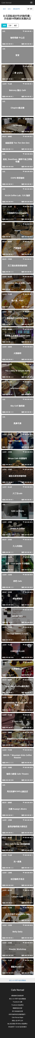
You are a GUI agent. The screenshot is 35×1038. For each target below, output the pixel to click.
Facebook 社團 (17, 1002)
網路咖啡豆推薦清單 (17, 996)
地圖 (30, 9)
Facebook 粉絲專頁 (18, 1005)
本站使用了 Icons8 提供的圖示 (17, 1027)
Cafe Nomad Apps (17, 1017)
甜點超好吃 (16, 9)
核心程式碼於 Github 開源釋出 (17, 1024)
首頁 (4, 9)
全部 (4, 25)
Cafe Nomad (6, 2)
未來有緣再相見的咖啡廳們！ (17, 1014)
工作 (9, 25)
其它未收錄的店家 (17, 1011)
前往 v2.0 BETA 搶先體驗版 (17, 980)
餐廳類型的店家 (17, 1008)
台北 (9, 9)
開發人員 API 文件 (17, 1020)
